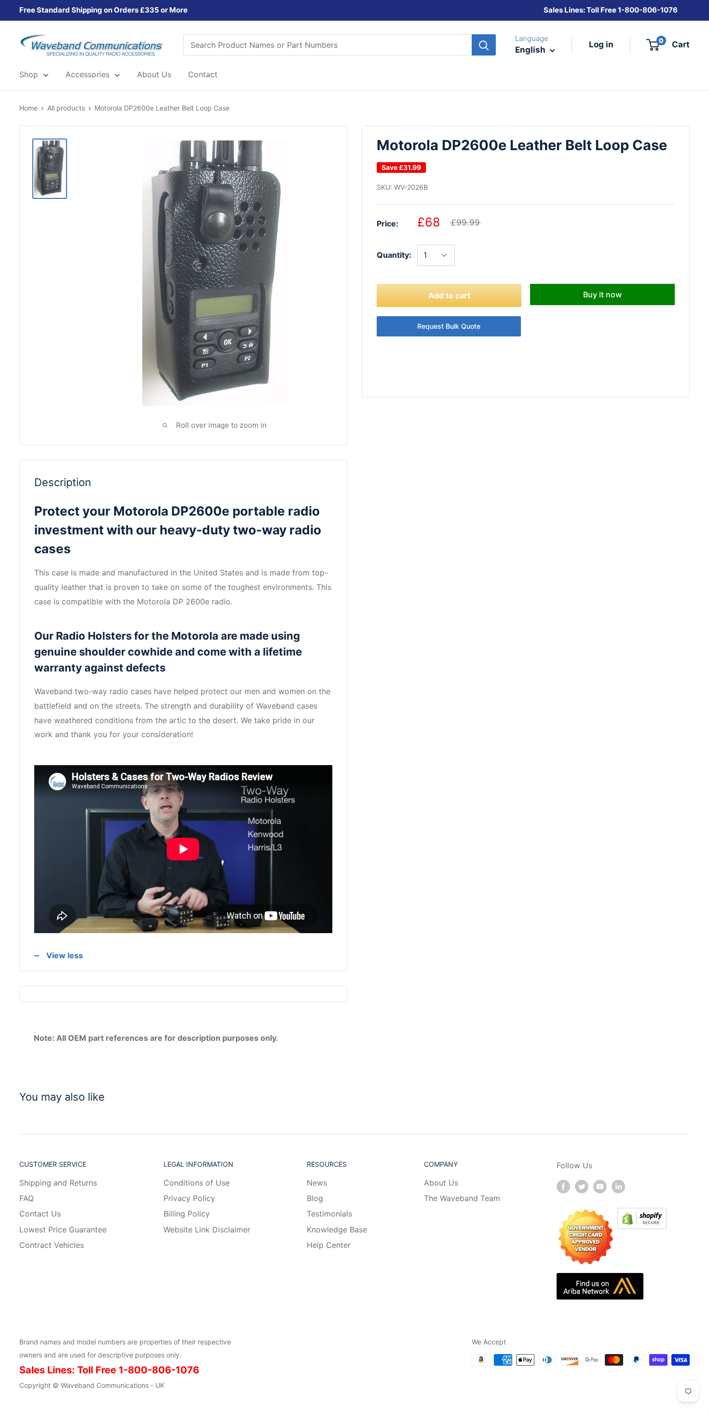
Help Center (329, 1245)
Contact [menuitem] (203, 74)
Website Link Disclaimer (207, 1229)
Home (28, 108)
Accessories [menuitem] (87, 74)
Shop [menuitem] (28, 74)
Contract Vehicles (51, 1245)
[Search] (484, 45)
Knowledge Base (337, 1229)
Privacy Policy (189, 1198)
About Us (441, 1183)
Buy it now (602, 294)
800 (632, 9)
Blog (315, 1198)
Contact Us (40, 1213)
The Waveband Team (462, 1198)
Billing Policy (187, 1213)
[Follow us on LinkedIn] (618, 1186)
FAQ (26, 1198)
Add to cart (449, 295)
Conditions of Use (197, 1183)
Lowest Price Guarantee (63, 1229)
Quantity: (394, 255)
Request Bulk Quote (448, 326)
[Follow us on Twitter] (581, 1186)
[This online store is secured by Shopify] (642, 1214)
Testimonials (329, 1213)
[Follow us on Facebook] (563, 1186)
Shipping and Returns (58, 1183)
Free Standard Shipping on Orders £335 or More (103, 9)
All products (66, 108)
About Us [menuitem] (154, 74)
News (317, 1183)
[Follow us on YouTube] (600, 1186)
